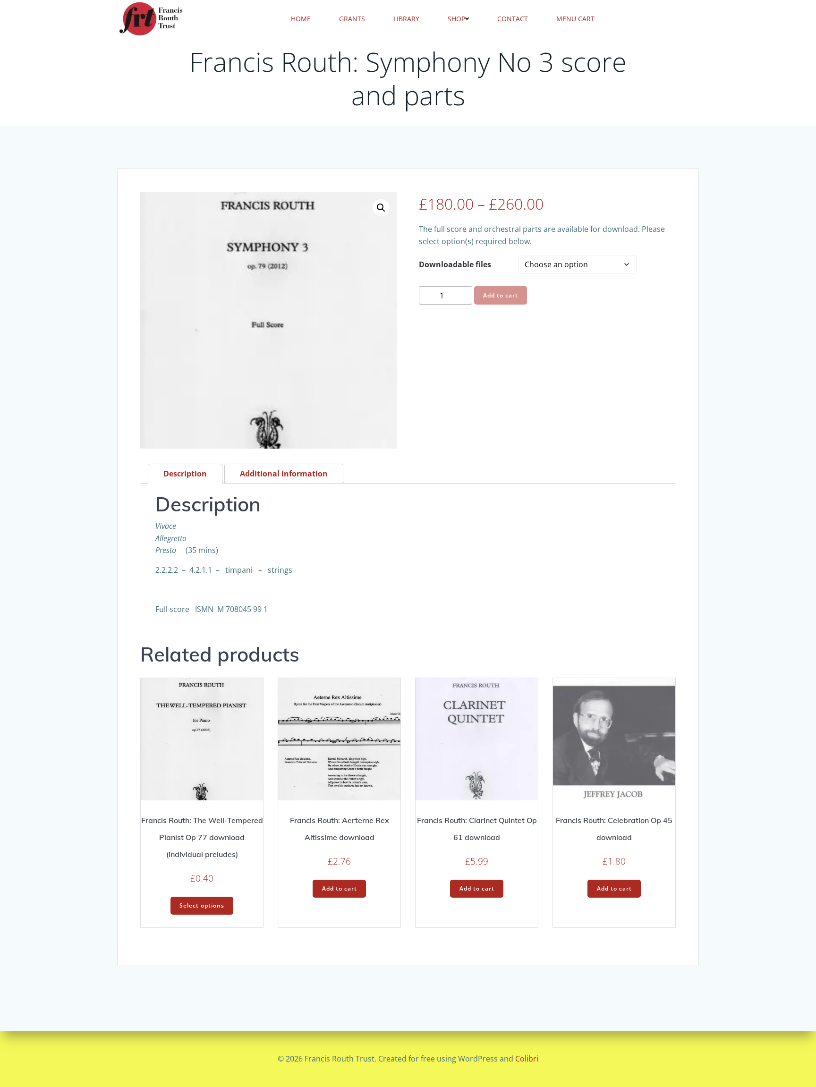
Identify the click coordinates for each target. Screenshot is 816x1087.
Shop (456, 18)
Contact (512, 18)
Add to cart (500, 295)
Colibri (526, 1058)
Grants (352, 18)
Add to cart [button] (339, 888)
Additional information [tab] (284, 473)
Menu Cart (575, 18)
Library (406, 18)
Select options (201, 905)
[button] (381, 207)
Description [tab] (185, 473)
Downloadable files (455, 264)
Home (301, 18)
